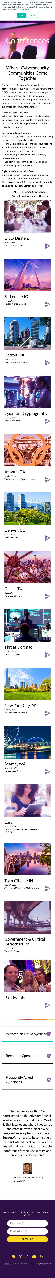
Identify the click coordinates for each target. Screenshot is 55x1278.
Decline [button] (33, 15)
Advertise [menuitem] (28, 1215)
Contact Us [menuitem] (27, 1213)
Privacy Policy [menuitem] (10, 1213)
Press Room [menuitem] (43, 1213)
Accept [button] (22, 15)
